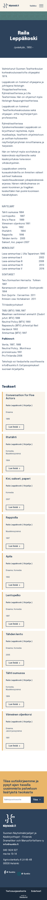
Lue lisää (13, 427)
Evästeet (36, 891)
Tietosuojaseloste (16, 891)
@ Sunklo (10, 872)
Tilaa (35, 800)
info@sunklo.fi (11, 844)
